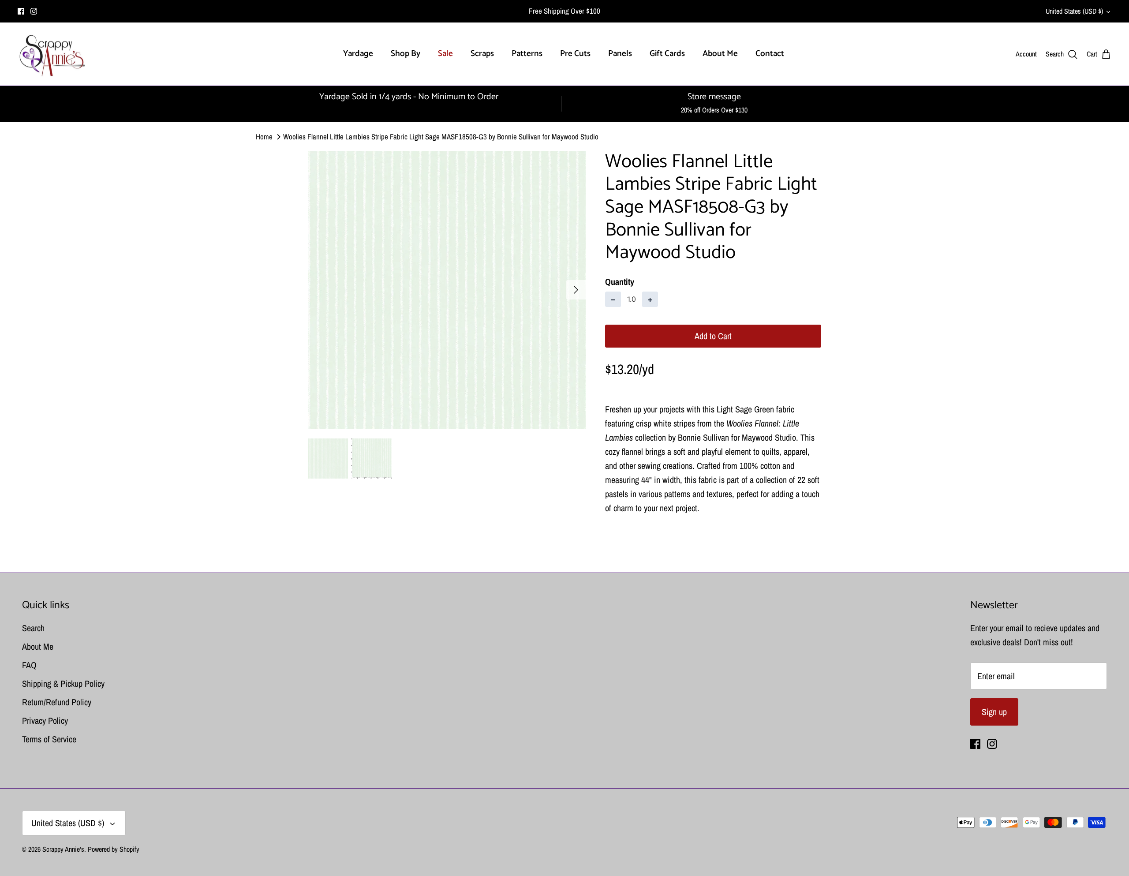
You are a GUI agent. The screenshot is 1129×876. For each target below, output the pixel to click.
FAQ (29, 665)
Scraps (482, 53)
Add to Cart (713, 336)
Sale (445, 53)
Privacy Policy (45, 720)
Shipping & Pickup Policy (63, 683)
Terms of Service (49, 739)
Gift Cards (667, 53)
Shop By (405, 53)
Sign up (994, 712)
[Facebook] (21, 11)
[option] (447, 290)
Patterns (527, 53)
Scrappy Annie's (63, 849)
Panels (620, 53)
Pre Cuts (575, 53)
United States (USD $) (1074, 11)
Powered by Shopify (113, 849)
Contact (769, 53)
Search (33, 628)
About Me (720, 53)
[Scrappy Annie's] (52, 54)
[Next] (576, 289)
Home (264, 136)
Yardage (358, 53)
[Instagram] (33, 11)
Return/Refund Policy (56, 702)
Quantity (619, 282)
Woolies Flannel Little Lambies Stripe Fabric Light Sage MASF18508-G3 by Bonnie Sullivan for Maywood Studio (440, 136)
